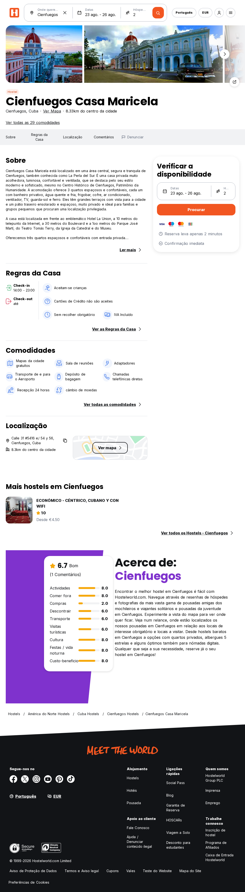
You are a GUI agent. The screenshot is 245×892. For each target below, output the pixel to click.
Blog (169, 795)
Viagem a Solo (178, 832)
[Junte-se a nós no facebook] (13, 779)
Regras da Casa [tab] (39, 137)
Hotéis (132, 790)
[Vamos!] (158, 12)
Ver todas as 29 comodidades (33, 122)
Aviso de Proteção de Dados (33, 871)
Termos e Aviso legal (82, 871)
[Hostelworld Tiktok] (71, 779)
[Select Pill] (219, 12)
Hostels (133, 778)
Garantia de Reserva (175, 807)
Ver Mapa (52, 111)
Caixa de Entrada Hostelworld (220, 857)
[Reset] (65, 12)
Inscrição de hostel (215, 832)
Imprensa (213, 790)
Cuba (33, 111)
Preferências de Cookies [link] (29, 882)
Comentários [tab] (104, 137)
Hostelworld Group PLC (215, 778)
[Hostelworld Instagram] (36, 779)
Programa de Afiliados (216, 845)
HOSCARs (174, 820)
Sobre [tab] (11, 137)
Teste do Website (157, 871)
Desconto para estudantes (178, 845)
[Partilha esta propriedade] (234, 82)
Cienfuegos (16, 111)
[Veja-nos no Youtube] (48, 779)
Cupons (112, 871)
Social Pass (175, 783)
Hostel (12, 92)
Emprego (213, 803)
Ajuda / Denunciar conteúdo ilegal (139, 841)
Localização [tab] (72, 137)
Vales (130, 871)
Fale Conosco (138, 828)
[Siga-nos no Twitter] (25, 779)
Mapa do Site (190, 871)
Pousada (134, 803)
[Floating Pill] (224, 54)
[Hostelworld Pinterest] (59, 779)
